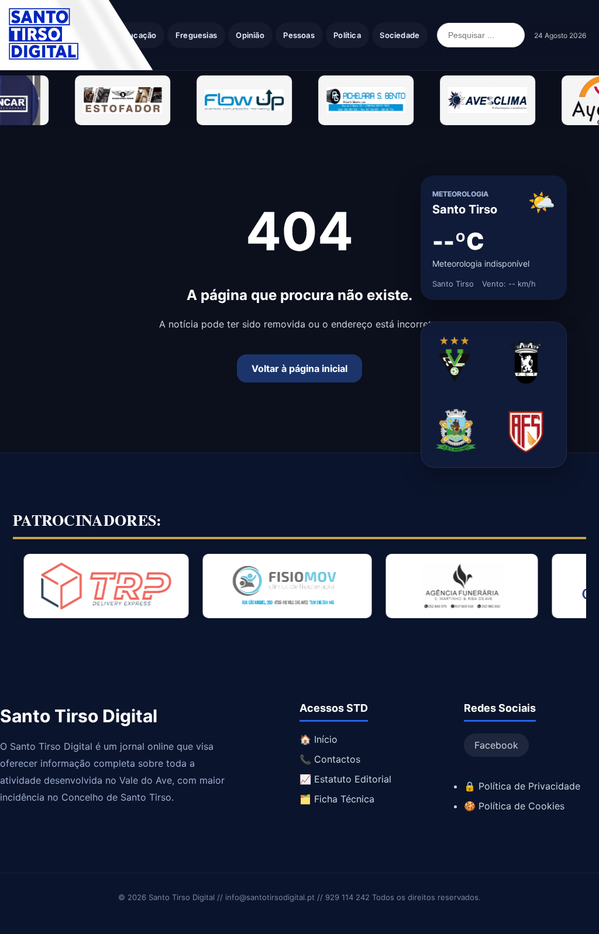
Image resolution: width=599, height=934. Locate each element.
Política (347, 35)
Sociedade (399, 35)
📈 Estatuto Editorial (345, 779)
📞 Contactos (330, 759)
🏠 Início (319, 739)
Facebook (496, 745)
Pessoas (298, 35)
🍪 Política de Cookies (514, 806)
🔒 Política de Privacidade (522, 786)
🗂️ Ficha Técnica (337, 799)
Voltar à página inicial (299, 368)
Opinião (250, 35)
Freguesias (196, 35)
